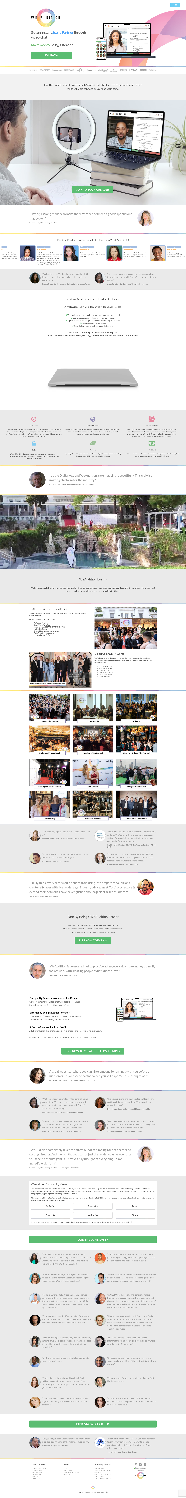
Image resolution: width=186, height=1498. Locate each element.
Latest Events (35, 1476)
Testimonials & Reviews (71, 1472)
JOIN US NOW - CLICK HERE (93, 1424)
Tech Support (99, 1476)
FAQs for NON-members (103, 1474)
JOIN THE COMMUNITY (93, 1239)
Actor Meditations (37, 1472)
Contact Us (67, 1474)
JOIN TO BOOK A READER (92, 189)
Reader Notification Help (103, 1478)
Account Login (99, 1468)
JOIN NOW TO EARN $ (93, 940)
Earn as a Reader (36, 1470)
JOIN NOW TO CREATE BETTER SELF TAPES (92, 1051)
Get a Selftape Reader (38, 1468)
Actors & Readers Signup (103, 1470)
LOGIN (175, 5)
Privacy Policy (67, 1470)
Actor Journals (36, 1474)
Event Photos (35, 1478)
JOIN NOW (51, 55)
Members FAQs (100, 1472)
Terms (65, 1468)
